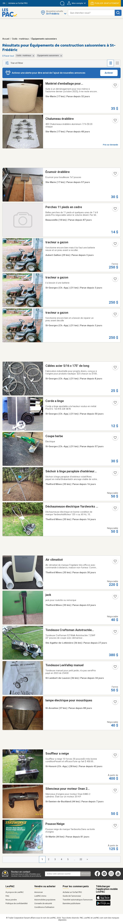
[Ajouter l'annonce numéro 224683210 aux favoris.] (115, 562)
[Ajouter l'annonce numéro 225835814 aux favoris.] (115, 245)
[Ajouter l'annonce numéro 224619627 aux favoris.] (115, 86)
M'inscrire (85, 874)
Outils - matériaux (20, 39)
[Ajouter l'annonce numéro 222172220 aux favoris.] (115, 509)
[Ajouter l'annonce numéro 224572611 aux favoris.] (115, 668)
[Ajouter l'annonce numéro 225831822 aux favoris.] (115, 280)
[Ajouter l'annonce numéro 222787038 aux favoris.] (115, 703)
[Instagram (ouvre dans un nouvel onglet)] (111, 876)
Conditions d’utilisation (44, 907)
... (74, 859)
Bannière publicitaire (71, 903)
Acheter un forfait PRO (72, 892)
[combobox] (91, 13)
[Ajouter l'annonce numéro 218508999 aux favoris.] (115, 632)
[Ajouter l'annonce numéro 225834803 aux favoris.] (115, 315)
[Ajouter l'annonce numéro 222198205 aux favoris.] (115, 474)
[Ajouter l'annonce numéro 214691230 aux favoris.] (115, 756)
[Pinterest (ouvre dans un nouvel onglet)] (104, 876)
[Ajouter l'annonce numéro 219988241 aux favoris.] (115, 826)
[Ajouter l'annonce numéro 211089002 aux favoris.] (115, 174)
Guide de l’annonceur (72, 896)
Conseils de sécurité (43, 903)
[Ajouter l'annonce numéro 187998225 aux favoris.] (115, 791)
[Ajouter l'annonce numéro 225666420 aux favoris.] (115, 368)
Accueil (5, 39)
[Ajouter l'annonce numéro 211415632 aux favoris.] (115, 121)
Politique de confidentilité (16, 903)
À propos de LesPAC (15, 892)
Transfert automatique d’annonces (78, 900)
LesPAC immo (40, 896)
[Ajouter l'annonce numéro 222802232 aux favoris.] (115, 209)
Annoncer (38, 892)
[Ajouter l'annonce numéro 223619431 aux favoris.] (115, 597)
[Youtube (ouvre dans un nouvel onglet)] (119, 876)
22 (81, 859)
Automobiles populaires (44, 900)
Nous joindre (11, 900)
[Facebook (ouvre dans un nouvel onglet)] (97, 876)
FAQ (7, 896)
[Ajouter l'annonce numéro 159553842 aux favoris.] (115, 403)
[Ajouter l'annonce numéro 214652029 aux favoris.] (115, 438)
